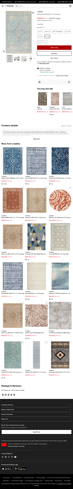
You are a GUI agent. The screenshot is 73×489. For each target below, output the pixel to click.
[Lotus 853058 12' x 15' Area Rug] (60, 237)
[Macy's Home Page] (9, 6)
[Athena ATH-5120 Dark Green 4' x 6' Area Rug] (12, 355)
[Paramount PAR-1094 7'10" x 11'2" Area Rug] (60, 355)
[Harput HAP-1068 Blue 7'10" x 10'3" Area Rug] (12, 161)
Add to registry (54, 58)
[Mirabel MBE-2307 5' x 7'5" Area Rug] (12, 200)
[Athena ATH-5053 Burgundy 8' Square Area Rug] (36, 315)
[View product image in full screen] (4, 51)
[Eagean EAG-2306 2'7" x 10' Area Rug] (36, 355)
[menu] (2, 6)
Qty (42, 40)
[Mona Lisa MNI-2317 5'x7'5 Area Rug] (12, 237)
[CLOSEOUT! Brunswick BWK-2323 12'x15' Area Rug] (60, 315)
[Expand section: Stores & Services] (36, 414)
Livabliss (40, 11)
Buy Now (54, 53)
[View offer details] (54, 82)
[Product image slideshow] (18, 32)
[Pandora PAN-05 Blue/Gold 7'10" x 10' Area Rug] (67, 99)
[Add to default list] (47, 93)
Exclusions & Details (13, 446)
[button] (18, 36)
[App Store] (6, 468)
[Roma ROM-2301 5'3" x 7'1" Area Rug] (12, 276)
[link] (42, 109)
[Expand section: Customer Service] (36, 405)
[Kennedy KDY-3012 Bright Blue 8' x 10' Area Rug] (36, 237)
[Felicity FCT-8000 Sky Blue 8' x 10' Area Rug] (60, 276)
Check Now (22, 446)
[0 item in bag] (70, 6)
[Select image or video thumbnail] (9, 58)
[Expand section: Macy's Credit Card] (36, 409)
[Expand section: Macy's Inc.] (36, 419)
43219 (48, 68)
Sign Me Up (36, 432)
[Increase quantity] (46, 42)
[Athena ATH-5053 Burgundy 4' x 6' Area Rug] (55, 99)
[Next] (34, 58)
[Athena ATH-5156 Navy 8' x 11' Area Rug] (60, 161)
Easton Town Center (62, 75)
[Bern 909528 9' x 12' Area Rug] (36, 276)
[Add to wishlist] (33, 13)
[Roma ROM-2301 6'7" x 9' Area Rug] (36, 161)
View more (36, 138)
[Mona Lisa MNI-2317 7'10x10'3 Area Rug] (12, 315)
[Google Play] (20, 468)
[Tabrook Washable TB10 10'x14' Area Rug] (42, 99)
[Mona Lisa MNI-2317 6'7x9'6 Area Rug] (36, 200)
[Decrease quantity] (39, 42)
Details (58, 18)
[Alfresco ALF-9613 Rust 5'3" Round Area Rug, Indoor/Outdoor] (60, 200)
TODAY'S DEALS (7, 1)
